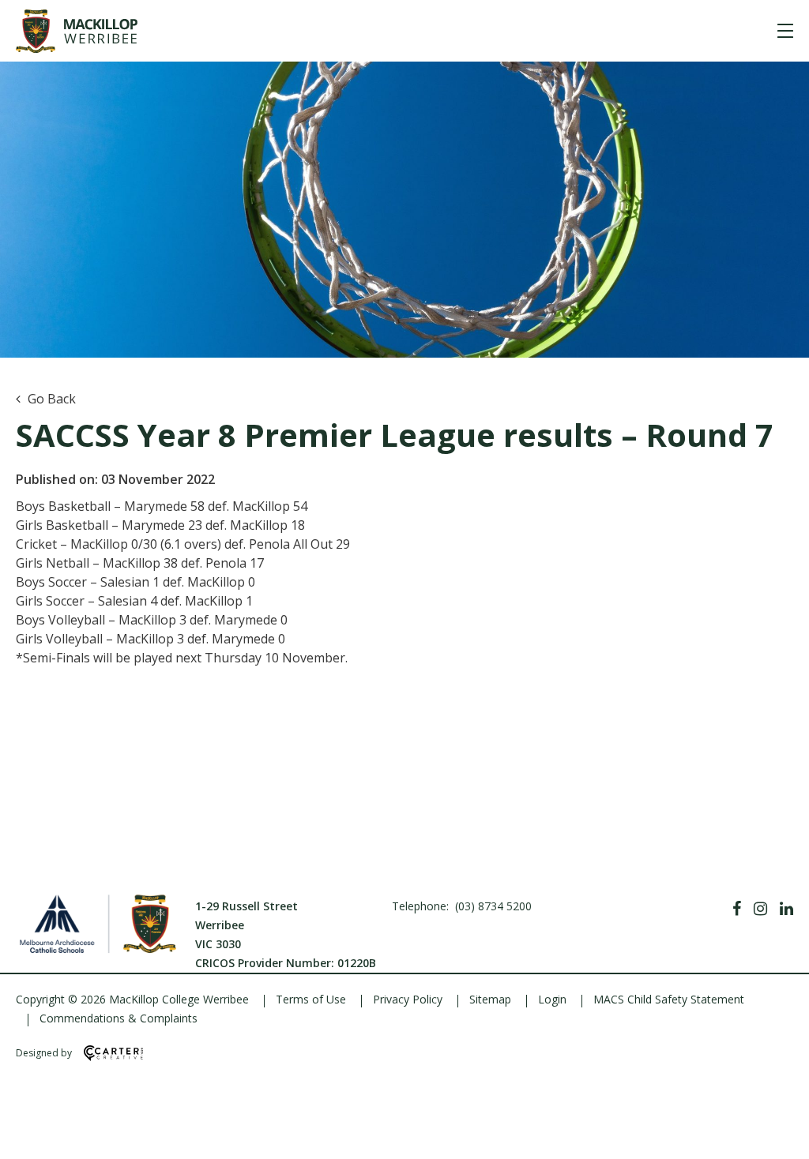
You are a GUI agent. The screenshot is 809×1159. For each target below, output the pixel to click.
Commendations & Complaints (119, 1018)
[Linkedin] (786, 908)
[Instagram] (760, 908)
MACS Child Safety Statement (668, 999)
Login (552, 999)
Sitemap (490, 999)
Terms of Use (311, 999)
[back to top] (777, 1134)
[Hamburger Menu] (785, 31)
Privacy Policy (407, 999)
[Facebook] (736, 908)
